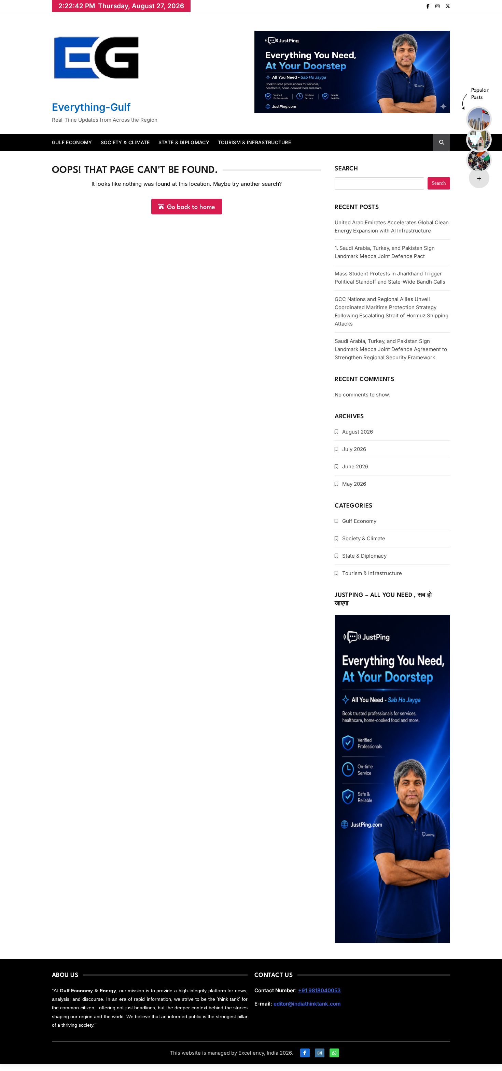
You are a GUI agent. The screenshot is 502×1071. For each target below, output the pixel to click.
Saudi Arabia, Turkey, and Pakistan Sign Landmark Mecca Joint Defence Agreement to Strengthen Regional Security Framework (391, 349)
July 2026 (354, 449)
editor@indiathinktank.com (307, 1003)
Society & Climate (125, 142)
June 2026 (355, 466)
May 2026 (354, 484)
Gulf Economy (72, 142)
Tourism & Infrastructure (254, 142)
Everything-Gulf (91, 107)
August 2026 (357, 431)
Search (346, 169)
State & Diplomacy (183, 142)
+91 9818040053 (319, 990)
